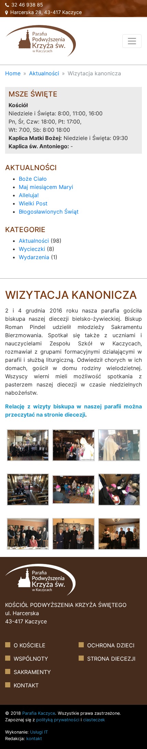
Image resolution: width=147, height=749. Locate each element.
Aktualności (44, 73)
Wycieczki (32, 248)
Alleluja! (29, 195)
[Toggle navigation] (132, 41)
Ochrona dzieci (110, 645)
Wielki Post (33, 203)
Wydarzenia (34, 257)
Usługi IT (39, 732)
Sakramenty (32, 672)
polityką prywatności (57, 719)
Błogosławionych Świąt (49, 211)
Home (13, 73)
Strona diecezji (111, 658)
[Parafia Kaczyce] (40, 40)
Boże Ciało (33, 178)
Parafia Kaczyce (38, 713)
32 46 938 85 (26, 5)
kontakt (34, 738)
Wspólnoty (31, 658)
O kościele (29, 645)
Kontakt (26, 685)
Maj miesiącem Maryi (46, 186)
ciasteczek (94, 719)
